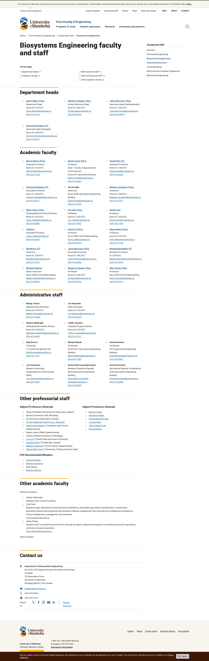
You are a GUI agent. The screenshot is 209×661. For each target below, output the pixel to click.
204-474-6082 (74, 181)
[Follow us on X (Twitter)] (33, 602)
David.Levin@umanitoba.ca (122, 220)
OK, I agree (182, 656)
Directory (151, 50)
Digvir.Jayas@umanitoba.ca (38, 220)
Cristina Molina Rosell (98, 419)
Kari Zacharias (95, 429)
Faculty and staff (111, 11)
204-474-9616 (74, 243)
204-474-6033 (74, 317)
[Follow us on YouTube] (49, 602)
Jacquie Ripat (95, 422)
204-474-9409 (33, 336)
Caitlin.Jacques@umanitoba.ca (82, 333)
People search (151, 631)
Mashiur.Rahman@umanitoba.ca (40, 278)
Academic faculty (30, 76)
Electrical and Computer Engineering (163, 71)
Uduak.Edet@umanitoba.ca (122, 171)
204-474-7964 (74, 204)
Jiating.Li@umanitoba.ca (37, 236)
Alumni (125, 11)
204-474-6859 (74, 385)
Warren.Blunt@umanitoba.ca (39, 171)
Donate (185, 11)
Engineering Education (157, 62)
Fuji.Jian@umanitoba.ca (79, 220)
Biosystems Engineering (158, 58)
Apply (174, 11)
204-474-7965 (74, 223)
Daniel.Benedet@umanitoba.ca (123, 356)
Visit (164, 11)
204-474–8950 (33, 317)
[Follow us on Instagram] (44, 602)
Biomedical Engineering (157, 54)
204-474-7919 (33, 262)
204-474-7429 (116, 223)
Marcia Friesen (95, 412)
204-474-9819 (116, 262)
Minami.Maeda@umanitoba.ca (81, 356)
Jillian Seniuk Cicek (97, 425)
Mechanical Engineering (157, 75)
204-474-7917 (116, 201)
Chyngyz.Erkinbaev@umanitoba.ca (41, 136)
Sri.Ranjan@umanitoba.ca (79, 111)
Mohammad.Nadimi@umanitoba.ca (126, 259)
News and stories (148, 11)
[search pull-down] (187, 26)
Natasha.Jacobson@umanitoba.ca (125, 197)
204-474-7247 (74, 359)
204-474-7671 (74, 336)
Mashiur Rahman (33, 470)
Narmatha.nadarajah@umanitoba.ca (42, 333)
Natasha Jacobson (34, 463)
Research (110, 26)
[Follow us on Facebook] (39, 602)
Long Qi (29, 439)
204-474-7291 (33, 356)
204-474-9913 (116, 281)
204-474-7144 (33, 174)
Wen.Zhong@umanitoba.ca (122, 278)
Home (23, 35)
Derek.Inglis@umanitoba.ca (80, 201)
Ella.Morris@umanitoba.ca (38, 259)
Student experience (90, 26)
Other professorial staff (91, 76)
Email (134, 11)
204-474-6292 (116, 174)
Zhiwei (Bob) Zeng (34, 449)
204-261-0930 (33, 382)
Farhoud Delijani (33, 460)
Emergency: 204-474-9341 (62, 644)
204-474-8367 (116, 359)
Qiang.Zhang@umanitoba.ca (39, 531)
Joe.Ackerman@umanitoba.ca (39, 378)
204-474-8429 (33, 239)
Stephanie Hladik (96, 415)
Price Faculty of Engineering (73, 21)
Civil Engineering (154, 67)
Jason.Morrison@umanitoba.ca (124, 111)
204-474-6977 (33, 139)
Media (139, 631)
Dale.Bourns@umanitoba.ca (38, 352)
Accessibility (183, 631)
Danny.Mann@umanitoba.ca (38, 111)
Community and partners (132, 26)
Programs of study (65, 26)
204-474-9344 (74, 114)
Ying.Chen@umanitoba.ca (37, 518)
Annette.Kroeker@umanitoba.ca (124, 378)
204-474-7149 (33, 114)
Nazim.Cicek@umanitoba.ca (80, 178)
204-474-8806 (33, 223)
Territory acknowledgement (30, 11)
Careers (130, 631)
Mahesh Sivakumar (34, 446)
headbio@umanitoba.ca (35, 588)
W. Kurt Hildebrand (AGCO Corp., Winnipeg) (45, 422)
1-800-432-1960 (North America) (65, 641)
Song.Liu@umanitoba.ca (79, 239)
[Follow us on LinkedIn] (54, 602)
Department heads (30, 72)
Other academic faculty (91, 80)
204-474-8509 (33, 281)
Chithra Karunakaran (35, 425)
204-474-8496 (116, 114)
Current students (93, 11)
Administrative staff (90, 72)
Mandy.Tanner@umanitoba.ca (39, 313)
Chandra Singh (32, 442)
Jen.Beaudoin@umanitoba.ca (81, 313)
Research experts (167, 631)
